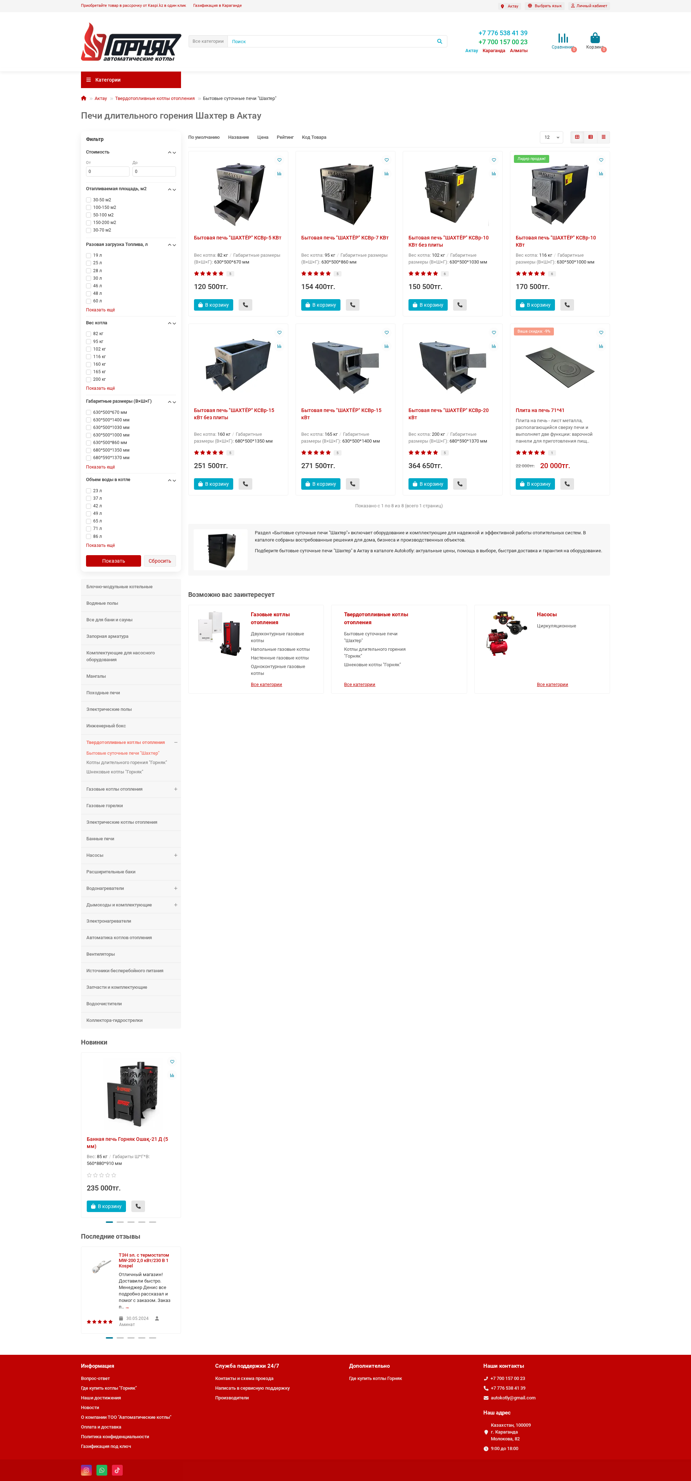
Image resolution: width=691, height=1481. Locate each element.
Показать (113, 561)
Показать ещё (100, 309)
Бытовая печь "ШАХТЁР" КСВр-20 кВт (448, 413)
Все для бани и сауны (109, 619)
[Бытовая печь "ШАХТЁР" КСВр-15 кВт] (345, 365)
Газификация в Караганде (217, 5)
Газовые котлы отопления (114, 789)
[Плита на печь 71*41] (560, 365)
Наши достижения (101, 1397)
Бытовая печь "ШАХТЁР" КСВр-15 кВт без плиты (234, 413)
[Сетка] (577, 137)
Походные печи (103, 692)
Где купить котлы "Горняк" (109, 1388)
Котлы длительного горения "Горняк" (126, 762)
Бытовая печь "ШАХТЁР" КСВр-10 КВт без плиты (448, 241)
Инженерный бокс (106, 725)
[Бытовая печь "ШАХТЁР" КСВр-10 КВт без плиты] (452, 193)
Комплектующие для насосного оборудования (120, 656)
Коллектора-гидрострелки (114, 1020)
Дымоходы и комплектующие (119, 905)
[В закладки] (172, 1061)
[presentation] (82, 1134)
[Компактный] (603, 137)
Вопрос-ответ (95, 1378)
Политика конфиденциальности (115, 1436)
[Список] (590, 137)
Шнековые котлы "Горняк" (114, 771)
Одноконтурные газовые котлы (278, 670)
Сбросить (160, 561)
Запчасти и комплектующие (116, 987)
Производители (232, 1397)
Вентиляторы (100, 954)
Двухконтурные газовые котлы (277, 637)
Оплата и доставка (101, 1427)
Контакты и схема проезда (244, 1378)
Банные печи (100, 838)
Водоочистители (104, 1003)
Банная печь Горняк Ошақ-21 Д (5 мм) (127, 1142)
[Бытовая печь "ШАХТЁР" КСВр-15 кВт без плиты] (238, 365)
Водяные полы (102, 603)
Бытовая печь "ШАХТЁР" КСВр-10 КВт (556, 241)
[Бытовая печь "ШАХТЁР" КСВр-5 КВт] (238, 193)
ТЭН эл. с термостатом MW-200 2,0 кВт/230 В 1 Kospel (144, 1260)
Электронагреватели (108, 921)
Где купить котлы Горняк (375, 1378)
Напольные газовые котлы (280, 649)
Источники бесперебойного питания (124, 970)
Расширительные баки (110, 871)
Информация (97, 1366)
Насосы (94, 855)
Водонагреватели (105, 888)
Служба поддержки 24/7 (247, 1366)
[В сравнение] (172, 1075)
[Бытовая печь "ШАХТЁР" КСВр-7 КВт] (345, 193)
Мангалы (96, 676)
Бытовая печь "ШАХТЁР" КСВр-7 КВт (345, 238)
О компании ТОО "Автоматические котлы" (126, 1417)
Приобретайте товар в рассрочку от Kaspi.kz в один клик (133, 5)
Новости (90, 1407)
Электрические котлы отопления (121, 822)
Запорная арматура (107, 636)
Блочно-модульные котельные (119, 586)
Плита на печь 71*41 (540, 410)
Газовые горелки (104, 805)
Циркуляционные (556, 625)
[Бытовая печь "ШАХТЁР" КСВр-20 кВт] (452, 365)
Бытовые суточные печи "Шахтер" (122, 753)
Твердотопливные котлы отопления (155, 98)
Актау (101, 98)
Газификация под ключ (106, 1446)
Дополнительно (369, 1366)
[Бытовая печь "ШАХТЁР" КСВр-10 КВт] (560, 193)
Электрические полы (109, 709)
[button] (109, 1222)
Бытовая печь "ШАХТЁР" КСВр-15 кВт (341, 413)
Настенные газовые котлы (280, 657)
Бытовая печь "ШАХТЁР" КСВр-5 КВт (237, 238)
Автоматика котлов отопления (119, 937)
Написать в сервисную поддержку (252, 1388)
